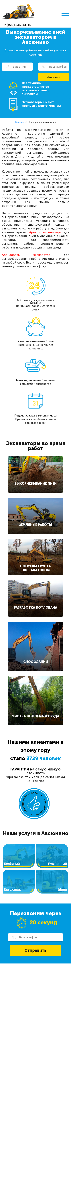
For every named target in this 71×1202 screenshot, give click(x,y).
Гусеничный (57, 863)
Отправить (53, 77)
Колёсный (12, 863)
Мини (62, 889)
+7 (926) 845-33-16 (16, 24)
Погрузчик (12, 889)
